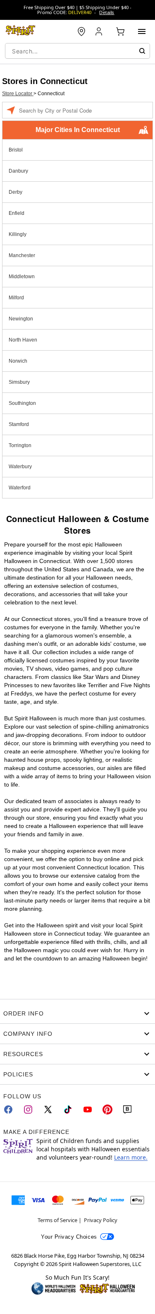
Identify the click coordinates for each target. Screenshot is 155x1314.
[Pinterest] (107, 1109)
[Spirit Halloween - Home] (20, 31)
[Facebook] (8, 1109)
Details (106, 12)
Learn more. (131, 1157)
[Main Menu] (142, 31)
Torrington (20, 445)
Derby (15, 192)
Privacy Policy (100, 1220)
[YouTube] (88, 1109)
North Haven (23, 340)
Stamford (19, 424)
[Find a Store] (81, 31)
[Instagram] (28, 1109)
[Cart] (120, 31)
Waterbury (20, 466)
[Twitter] (48, 1109)
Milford (16, 298)
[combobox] (77, 50)
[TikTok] (68, 1109)
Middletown (22, 276)
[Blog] (127, 1109)
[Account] (99, 31)
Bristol (16, 150)
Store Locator (17, 93)
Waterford (20, 488)
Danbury (18, 171)
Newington (21, 319)
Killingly (17, 234)
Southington (22, 403)
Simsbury (19, 382)
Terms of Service (57, 1220)
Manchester (22, 255)
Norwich (18, 361)
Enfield (16, 213)
